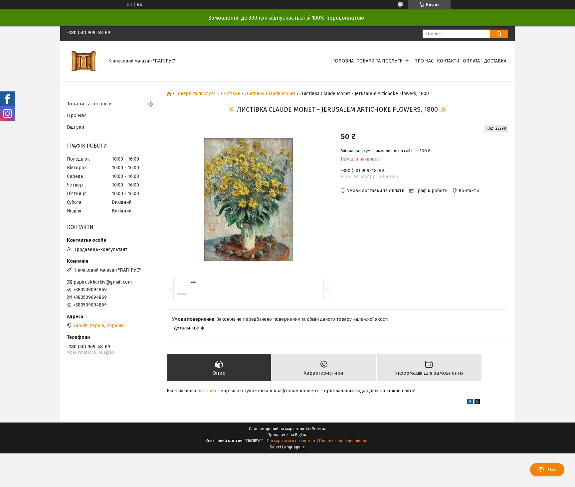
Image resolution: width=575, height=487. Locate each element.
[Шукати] (499, 34)
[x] (477, 403)
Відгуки (76, 127)
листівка (206, 391)
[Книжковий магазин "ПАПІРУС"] (83, 61)
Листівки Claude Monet (270, 93)
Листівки (230, 93)
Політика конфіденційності (344, 440)
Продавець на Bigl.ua (287, 434)
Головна (343, 61)
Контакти (448, 61)
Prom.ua (319, 428)
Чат (552, 469)
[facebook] (470, 403)
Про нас (424, 61)
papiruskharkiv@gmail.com (103, 282)
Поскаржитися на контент (291, 440)
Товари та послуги (380, 61)
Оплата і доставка (484, 61)
